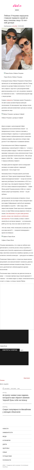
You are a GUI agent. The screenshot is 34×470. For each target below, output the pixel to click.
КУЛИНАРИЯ (6, 440)
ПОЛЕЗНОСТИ (7, 460)
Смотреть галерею (9, 350)
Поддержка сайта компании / (14, 465)
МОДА (4, 436)
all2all (4, 465)
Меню (17, 10)
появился (9, 100)
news (18, 388)
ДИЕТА (5, 444)
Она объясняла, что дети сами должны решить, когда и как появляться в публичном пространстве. (15, 216)
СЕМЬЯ (5, 452)
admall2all (14, 26)
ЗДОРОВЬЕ (6, 448)
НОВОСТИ (5, 428)
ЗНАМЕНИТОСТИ (8, 432)
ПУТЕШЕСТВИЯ (7, 456)
